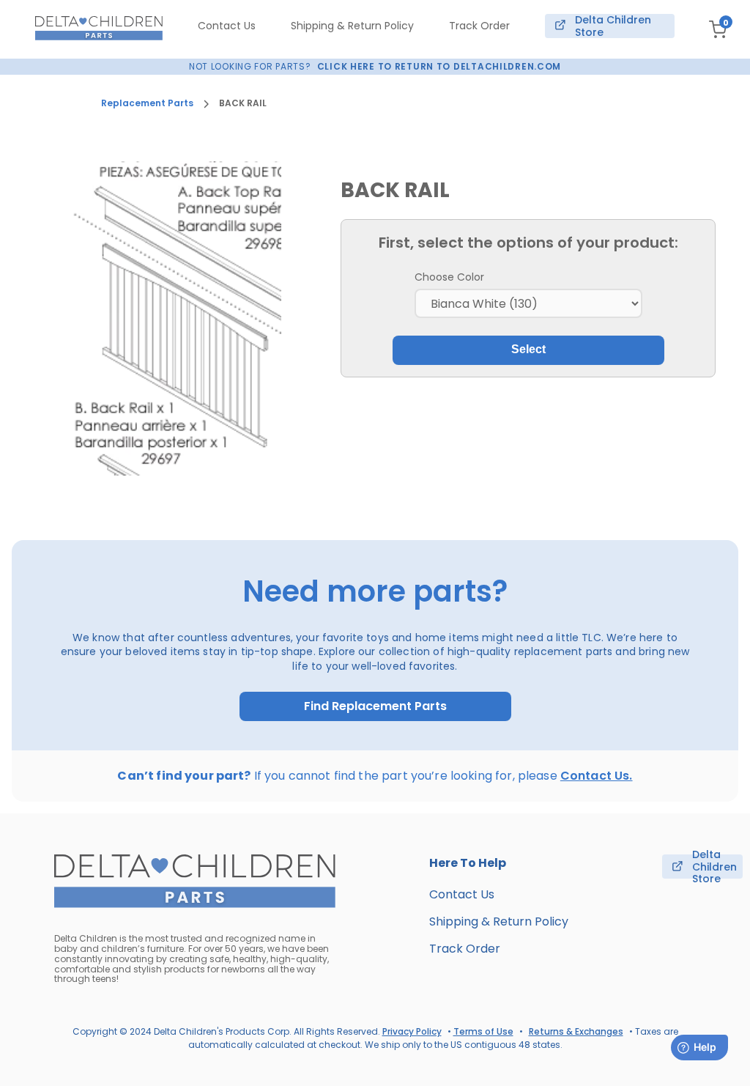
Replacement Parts (147, 103)
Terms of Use (483, 1031)
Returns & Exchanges (576, 1031)
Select (528, 349)
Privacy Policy (412, 1031)
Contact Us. (596, 775)
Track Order (479, 25)
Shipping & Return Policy (352, 25)
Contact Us (227, 25)
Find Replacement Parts (375, 706)
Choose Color (449, 277)
